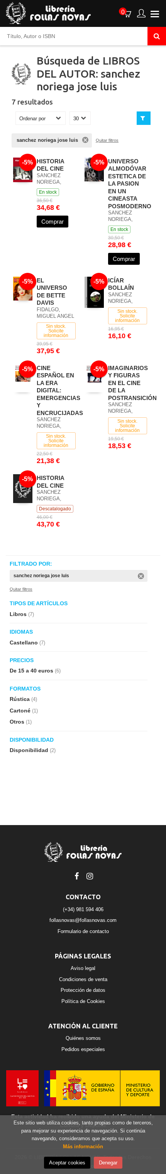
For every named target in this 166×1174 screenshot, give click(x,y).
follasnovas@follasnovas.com (83, 920)
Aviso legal (83, 968)
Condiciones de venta (83, 979)
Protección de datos (83, 990)
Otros (21, 722)
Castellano (27, 642)
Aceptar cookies (67, 1163)
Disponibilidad (33, 750)
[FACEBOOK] (76, 875)
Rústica (23, 699)
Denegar (108, 1163)
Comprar (52, 221)
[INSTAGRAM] (89, 875)
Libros (22, 614)
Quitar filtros (107, 140)
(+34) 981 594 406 (83, 909)
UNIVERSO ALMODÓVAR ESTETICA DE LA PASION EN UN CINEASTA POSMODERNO (129, 183)
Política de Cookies (83, 1001)
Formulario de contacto (83, 931)
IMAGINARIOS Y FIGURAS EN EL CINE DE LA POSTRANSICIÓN (132, 383)
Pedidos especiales (83, 1049)
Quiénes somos (83, 1038)
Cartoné (24, 710)
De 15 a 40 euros (35, 671)
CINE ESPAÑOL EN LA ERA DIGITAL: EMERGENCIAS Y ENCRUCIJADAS (60, 390)
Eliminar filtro (85, 140)
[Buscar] (156, 36)
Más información (83, 1146)
